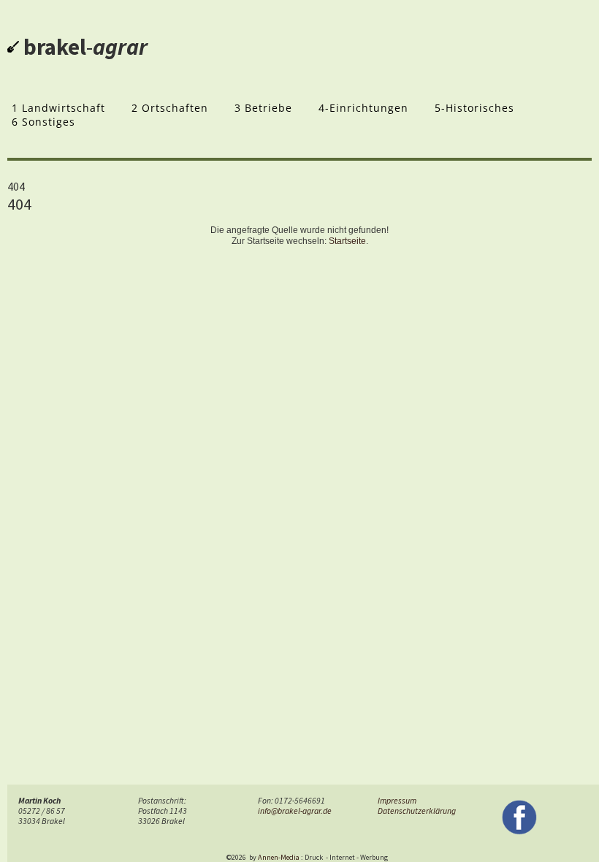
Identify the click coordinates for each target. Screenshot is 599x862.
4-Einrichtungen (363, 108)
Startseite (347, 241)
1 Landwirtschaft (58, 108)
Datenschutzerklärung (417, 811)
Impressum (397, 801)
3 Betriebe (263, 108)
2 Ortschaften (169, 108)
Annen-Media (279, 857)
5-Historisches (474, 108)
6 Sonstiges (43, 122)
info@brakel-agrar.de (295, 811)
